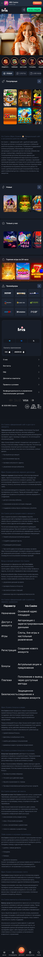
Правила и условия (11, 385)
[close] (2, 3)
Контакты (7, 366)
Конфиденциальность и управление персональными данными (17, 392)
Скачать (37, 3)
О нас (5, 359)
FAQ (4, 372)
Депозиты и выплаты (11, 378)
